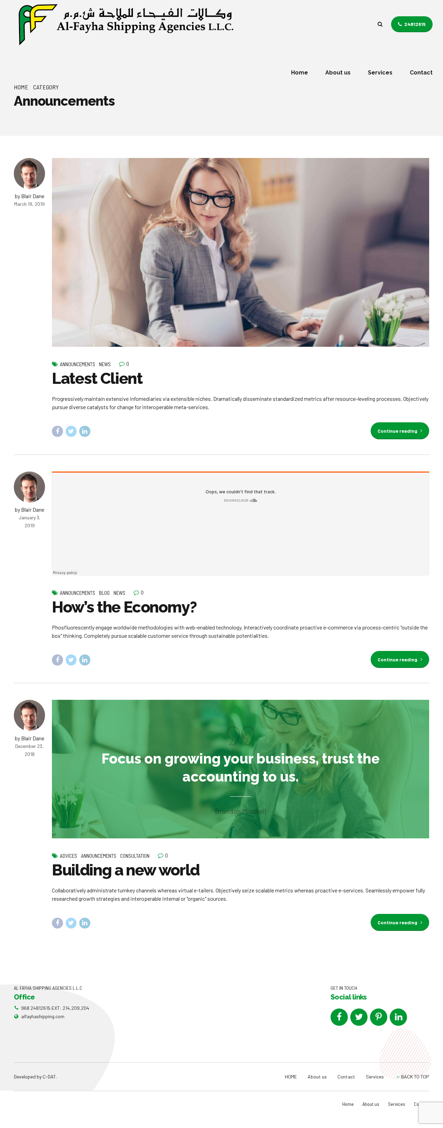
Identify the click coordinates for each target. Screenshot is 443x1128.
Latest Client (97, 378)
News (105, 364)
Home (299, 72)
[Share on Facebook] (57, 431)
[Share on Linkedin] (84, 431)
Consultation (135, 856)
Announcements (77, 364)
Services (380, 72)
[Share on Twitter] (71, 431)
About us (338, 72)
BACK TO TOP (415, 1076)
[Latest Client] (240, 252)
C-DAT (49, 1076)
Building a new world (126, 870)
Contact (421, 72)
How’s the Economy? (124, 607)
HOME (291, 1076)
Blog (104, 593)
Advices (68, 856)
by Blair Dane (29, 196)
